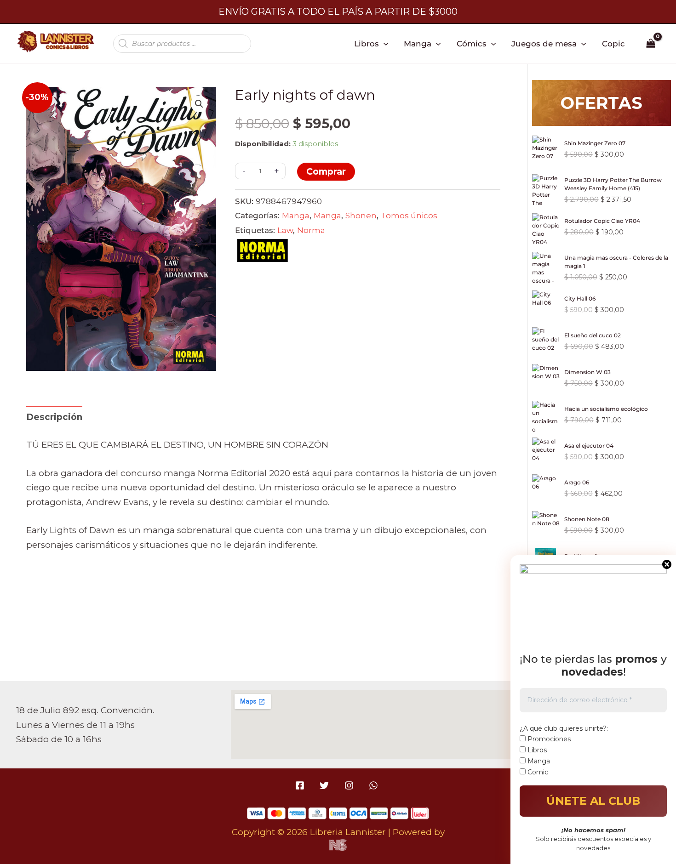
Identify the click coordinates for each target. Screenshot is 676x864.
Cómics (472, 43)
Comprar (326, 171)
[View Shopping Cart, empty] (651, 43)
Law (285, 230)
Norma (311, 230)
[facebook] (301, 785)
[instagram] (350, 785)
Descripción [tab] (54, 417)
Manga (417, 43)
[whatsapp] (374, 785)
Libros (366, 43)
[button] (383, 44)
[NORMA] (262, 253)
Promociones (548, 739)
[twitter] (325, 785)
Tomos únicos (409, 215)
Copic (613, 43)
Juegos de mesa (544, 43)
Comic (537, 772)
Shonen (361, 215)
